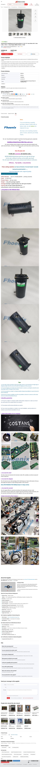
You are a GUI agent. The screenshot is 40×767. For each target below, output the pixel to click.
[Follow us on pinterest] (37, 760)
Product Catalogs (14, 734)
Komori (31, 736)
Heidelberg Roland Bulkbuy (24, 756)
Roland (2, 738)
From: (5, 684)
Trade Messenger (16, 760)
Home (2, 7)
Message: (4, 689)
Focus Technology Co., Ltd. (13, 764)
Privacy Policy (35, 764)
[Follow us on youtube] (36, 760)
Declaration (30, 764)
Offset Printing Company (17, 754)
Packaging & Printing (7, 7)
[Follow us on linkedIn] (28, 762)
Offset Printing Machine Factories (7, 754)
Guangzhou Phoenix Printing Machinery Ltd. (10, 46)
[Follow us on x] (33, 760)
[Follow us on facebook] (32, 760)
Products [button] (9, 4)
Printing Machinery (14, 7)
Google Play (9, 760)
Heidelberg (12, 738)
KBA (11, 736)
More (2, 758)
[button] (1, 1)
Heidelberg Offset (15, 756)
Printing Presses (26, 754)
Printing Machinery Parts (22, 7)
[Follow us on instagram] (34, 760)
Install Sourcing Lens (5, 762)
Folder (9, 747)
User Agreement (25, 764)
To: (5, 687)
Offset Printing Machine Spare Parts (13, 617)
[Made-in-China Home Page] (20, 2)
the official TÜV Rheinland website (29, 579)
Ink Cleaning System (15, 747)
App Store (3, 760)
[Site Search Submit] (26, 4)
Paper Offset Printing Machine (6, 756)
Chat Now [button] (33, 54)
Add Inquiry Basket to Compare (20, 37)
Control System (4, 747)
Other (2, 736)
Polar (21, 736)
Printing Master (32, 754)
